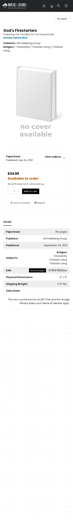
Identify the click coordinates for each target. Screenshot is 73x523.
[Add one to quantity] (19, 191)
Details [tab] (7, 221)
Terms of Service (52, 303)
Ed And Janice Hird (15, 37)
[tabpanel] (36, 268)
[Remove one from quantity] (10, 191)
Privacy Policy (28, 303)
